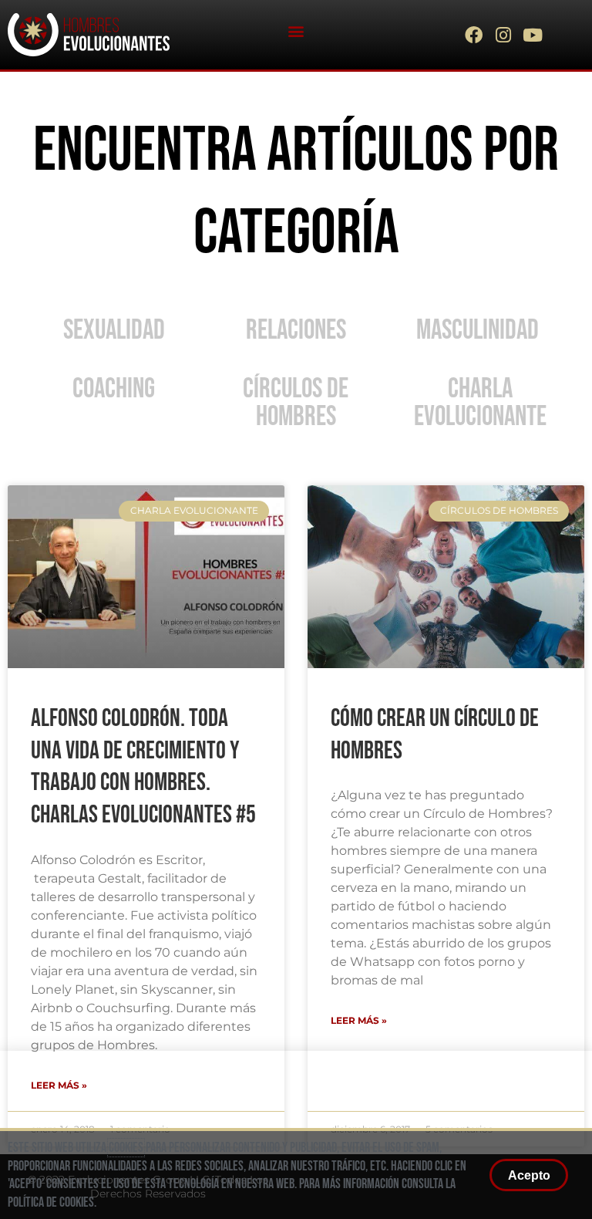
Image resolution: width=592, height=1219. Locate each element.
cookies (126, 1148)
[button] (295, 31)
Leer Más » (359, 1020)
